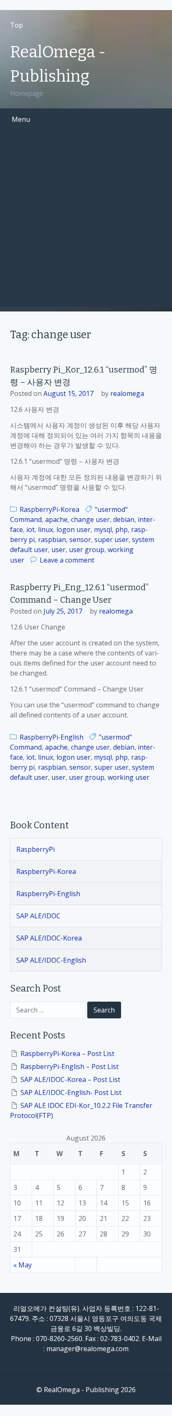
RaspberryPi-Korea (49, 509)
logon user (73, 529)
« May (22, 1265)
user (58, 549)
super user (111, 539)
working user (128, 777)
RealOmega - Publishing (58, 64)
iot (30, 529)
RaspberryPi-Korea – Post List (67, 1053)
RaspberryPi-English (51, 737)
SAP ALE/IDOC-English (51, 960)
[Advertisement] (86, 220)
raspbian (52, 539)
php (121, 529)
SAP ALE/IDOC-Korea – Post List (70, 1079)
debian (123, 519)
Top (16, 25)
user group (86, 549)
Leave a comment (67, 560)
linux (45, 529)
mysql (103, 529)
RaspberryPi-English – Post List (69, 1066)
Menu (21, 119)
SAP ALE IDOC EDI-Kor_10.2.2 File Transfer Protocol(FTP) (81, 1110)
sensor (80, 539)
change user (90, 519)
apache (56, 519)
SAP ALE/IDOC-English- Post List (70, 1092)
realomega (127, 393)
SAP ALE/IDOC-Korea (49, 938)
